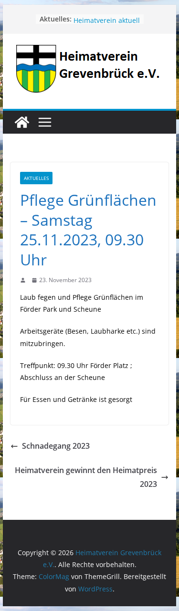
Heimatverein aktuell (107, 23)
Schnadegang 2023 (56, 446)
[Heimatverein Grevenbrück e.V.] (22, 122)
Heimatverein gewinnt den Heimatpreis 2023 (86, 477)
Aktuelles (36, 178)
